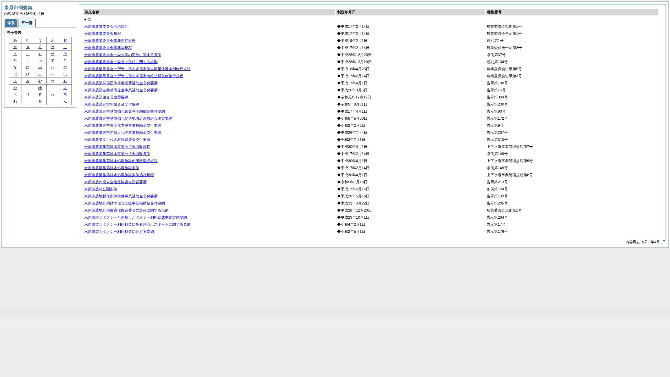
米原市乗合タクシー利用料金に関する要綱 (119, 231)
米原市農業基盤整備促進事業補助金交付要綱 (121, 90)
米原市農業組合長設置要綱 (106, 97)
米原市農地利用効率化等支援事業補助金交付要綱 (124, 203)
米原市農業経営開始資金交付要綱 (111, 104)
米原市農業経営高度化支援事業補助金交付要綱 (122, 125)
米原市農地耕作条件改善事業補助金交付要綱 (121, 196)
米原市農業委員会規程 (102, 33)
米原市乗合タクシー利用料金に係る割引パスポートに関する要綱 (137, 224)
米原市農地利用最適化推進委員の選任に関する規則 (126, 210)
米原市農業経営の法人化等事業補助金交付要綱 (122, 132)
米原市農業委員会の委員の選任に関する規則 (121, 62)
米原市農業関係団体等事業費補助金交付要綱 (121, 83)
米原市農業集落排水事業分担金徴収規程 (117, 147)
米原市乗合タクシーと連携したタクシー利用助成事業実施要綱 (135, 217)
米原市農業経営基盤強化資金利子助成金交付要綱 (124, 111)
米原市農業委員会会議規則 (106, 26)
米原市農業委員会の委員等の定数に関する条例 (122, 55)
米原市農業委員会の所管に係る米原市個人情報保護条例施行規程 (137, 69)
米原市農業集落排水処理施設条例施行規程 (119, 175)
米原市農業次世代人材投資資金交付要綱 (117, 139)
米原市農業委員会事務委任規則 (110, 40)
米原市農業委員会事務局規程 (108, 48)
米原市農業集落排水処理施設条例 (111, 168)
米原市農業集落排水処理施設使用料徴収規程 (121, 161)
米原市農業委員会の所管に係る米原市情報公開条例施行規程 (133, 76)
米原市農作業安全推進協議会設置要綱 (115, 182)
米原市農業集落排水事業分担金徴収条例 (117, 154)
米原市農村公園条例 (100, 189)
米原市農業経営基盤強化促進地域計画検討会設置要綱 (128, 118)
